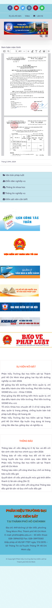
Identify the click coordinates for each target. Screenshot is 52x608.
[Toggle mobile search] (41, 36)
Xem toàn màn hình (11, 47)
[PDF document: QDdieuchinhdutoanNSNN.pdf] (26, 102)
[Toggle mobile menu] (46, 36)
